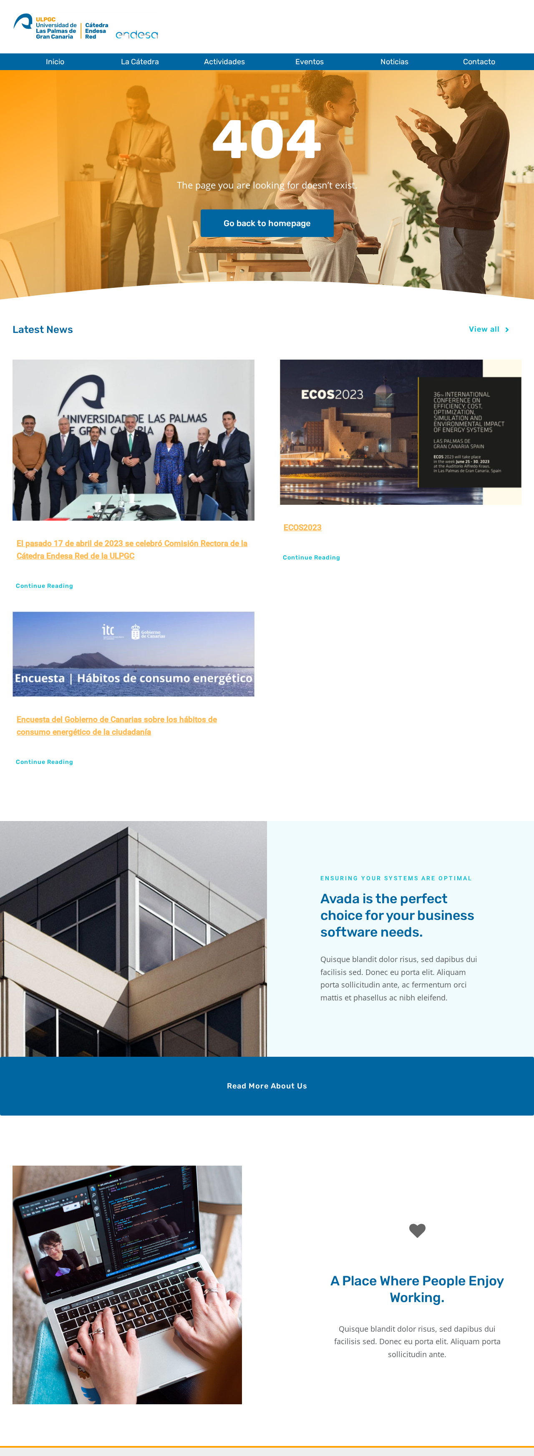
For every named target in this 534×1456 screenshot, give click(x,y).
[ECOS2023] (400, 432)
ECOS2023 (303, 527)
